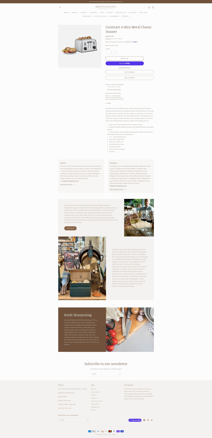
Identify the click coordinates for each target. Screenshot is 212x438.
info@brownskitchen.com (70, 181)
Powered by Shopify (111, 434)
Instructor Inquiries (97, 401)
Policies (93, 410)
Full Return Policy (66, 184)
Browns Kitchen (103, 434)
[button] (60, 7)
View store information (114, 89)
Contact (93, 395)
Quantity (108, 48)
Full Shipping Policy (116, 189)
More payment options (124, 67)
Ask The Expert (95, 392)
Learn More (70, 228)
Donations (94, 398)
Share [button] (109, 103)
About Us (93, 389)
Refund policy (95, 404)
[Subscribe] (120, 374)
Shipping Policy (95, 407)
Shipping (108, 38)
